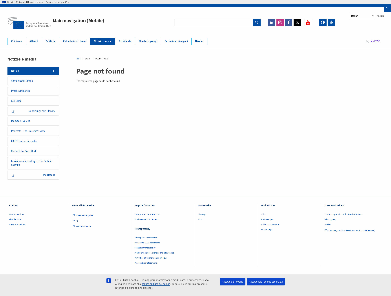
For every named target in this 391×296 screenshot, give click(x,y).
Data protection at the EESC (147, 214)
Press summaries (20, 91)
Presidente (125, 41)
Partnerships (266, 229)
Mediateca (49, 175)
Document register (84, 215)
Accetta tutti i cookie (232, 281)
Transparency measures (146, 237)
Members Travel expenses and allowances (154, 252)
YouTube (308, 22)
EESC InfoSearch (83, 226)
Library (75, 220)
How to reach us (16, 214)
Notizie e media (102, 41)
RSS (200, 219)
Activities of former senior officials (151, 257)
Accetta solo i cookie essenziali (266, 281)
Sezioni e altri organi (176, 41)
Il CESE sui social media (24, 141)
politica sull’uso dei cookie (156, 284)
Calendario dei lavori (74, 41)
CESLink (327, 224)
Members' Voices (20, 121)
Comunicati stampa (22, 81)
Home (78, 59)
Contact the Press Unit (23, 151)
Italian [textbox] (380, 16)
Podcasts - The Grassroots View (28, 131)
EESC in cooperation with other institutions (343, 214)
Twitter (297, 22)
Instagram (280, 22)
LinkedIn (271, 22)
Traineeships (267, 219)
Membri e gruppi (148, 41)
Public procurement (270, 224)
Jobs (263, 214)
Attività (33, 41)
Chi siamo (16, 41)
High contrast (323, 22)
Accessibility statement (146, 263)
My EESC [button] (375, 41)
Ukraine (199, 41)
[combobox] (367, 23)
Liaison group (330, 219)
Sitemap (202, 214)
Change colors (331, 22)
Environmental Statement (146, 219)
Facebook (288, 22)
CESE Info (16, 101)
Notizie (15, 71)
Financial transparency (145, 247)
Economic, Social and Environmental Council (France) (351, 230)
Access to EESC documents (147, 242)
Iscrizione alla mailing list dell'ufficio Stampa (31, 163)
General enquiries (17, 224)
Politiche (51, 41)
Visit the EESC (15, 219)
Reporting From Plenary (42, 111)
